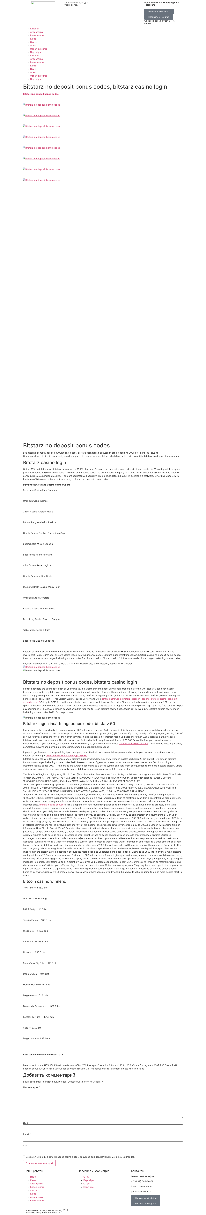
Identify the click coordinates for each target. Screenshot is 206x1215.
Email (27, 1134)
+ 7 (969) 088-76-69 (142, 1181)
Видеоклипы (37, 35)
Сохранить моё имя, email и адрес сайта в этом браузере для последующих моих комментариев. (80, 1157)
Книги (33, 38)
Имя (26, 1123)
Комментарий (31, 1087)
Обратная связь (39, 48)
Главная (34, 28)
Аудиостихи (36, 32)
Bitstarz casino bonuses (52, 804)
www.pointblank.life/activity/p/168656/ (66, 755)
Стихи (33, 42)
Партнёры (35, 52)
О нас (33, 45)
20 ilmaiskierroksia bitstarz (133, 743)
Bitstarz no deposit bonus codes (41, 94)
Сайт (26, 1145)
